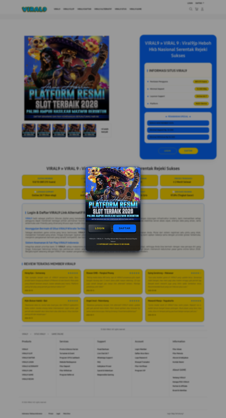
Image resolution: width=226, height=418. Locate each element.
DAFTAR (124, 228)
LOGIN (99, 228)
